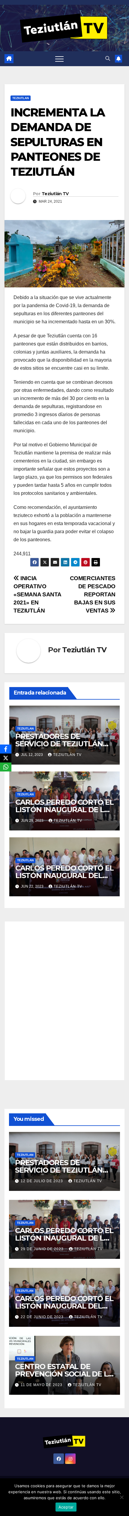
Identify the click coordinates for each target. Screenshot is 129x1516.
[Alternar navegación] (59, 59)
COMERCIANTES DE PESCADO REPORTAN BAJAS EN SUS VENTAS (93, 594)
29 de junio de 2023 (43, 1249)
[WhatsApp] (5, 766)
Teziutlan (20, 98)
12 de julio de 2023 (42, 1181)
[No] (121, 1497)
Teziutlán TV (55, 193)
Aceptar (66, 1507)
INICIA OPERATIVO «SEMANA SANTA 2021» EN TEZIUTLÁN (37, 594)
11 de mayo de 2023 (42, 1385)
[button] (107, 58)
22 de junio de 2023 (43, 1317)
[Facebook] (5, 749)
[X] (5, 758)
